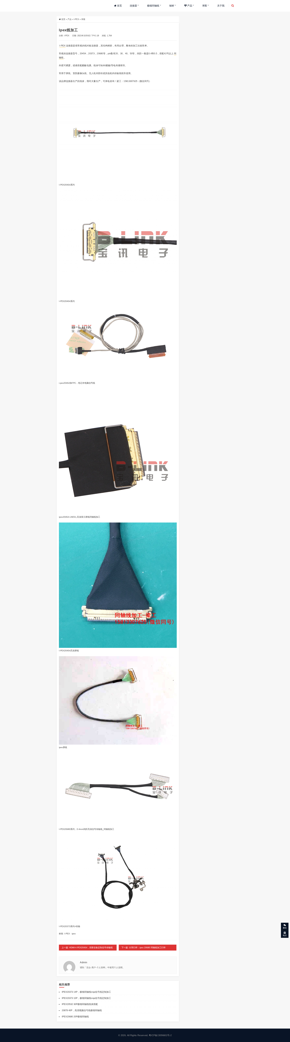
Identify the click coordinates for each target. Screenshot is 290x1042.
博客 (204, 5)
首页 (119, 5)
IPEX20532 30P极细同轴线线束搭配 (80, 1004)
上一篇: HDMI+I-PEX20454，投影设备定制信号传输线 (87, 947)
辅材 (171, 5)
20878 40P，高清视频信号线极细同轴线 (82, 1010)
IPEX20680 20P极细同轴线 (75, 1016)
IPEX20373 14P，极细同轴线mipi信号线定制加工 (86, 992)
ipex (74, 933)
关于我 (220, 5)
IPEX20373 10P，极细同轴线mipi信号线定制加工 (86, 998)
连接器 (133, 5)
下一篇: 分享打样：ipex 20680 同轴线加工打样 (143, 947)
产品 (189, 5)
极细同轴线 (153, 5)
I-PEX (76, 19)
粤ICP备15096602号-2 (160, 1035)
